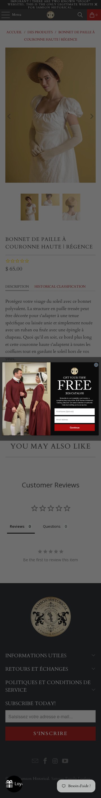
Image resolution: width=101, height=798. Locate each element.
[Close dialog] (96, 365)
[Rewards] (14, 784)
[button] (74, 378)
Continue (75, 427)
